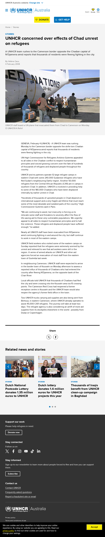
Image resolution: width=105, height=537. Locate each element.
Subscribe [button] (13, 473)
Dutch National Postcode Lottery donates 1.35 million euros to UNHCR (19, 390)
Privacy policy (10, 517)
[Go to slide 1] (50, 407)
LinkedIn (38, 451)
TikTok (32, 451)
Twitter (7, 451)
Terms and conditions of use (15, 520)
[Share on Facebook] (55, 337)
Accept (94, 527)
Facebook (13, 451)
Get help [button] (64, 19)
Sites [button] (98, 12)
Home (7, 27)
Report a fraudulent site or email (20, 496)
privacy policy (8, 531)
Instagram (19, 451)
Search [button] (87, 12)
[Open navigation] (6, 10)
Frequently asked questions (18, 492)
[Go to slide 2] (53, 407)
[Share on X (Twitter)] (48, 337)
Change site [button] (34, 2)
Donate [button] (93, 12)
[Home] (19, 10)
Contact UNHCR (13, 487)
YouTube (26, 451)
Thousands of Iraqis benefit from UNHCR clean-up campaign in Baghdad (85, 390)
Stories (16, 27)
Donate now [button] (14, 432)
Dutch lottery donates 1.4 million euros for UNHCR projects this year (51, 390)
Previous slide (8, 366)
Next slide (97, 366)
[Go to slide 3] (56, 407)
